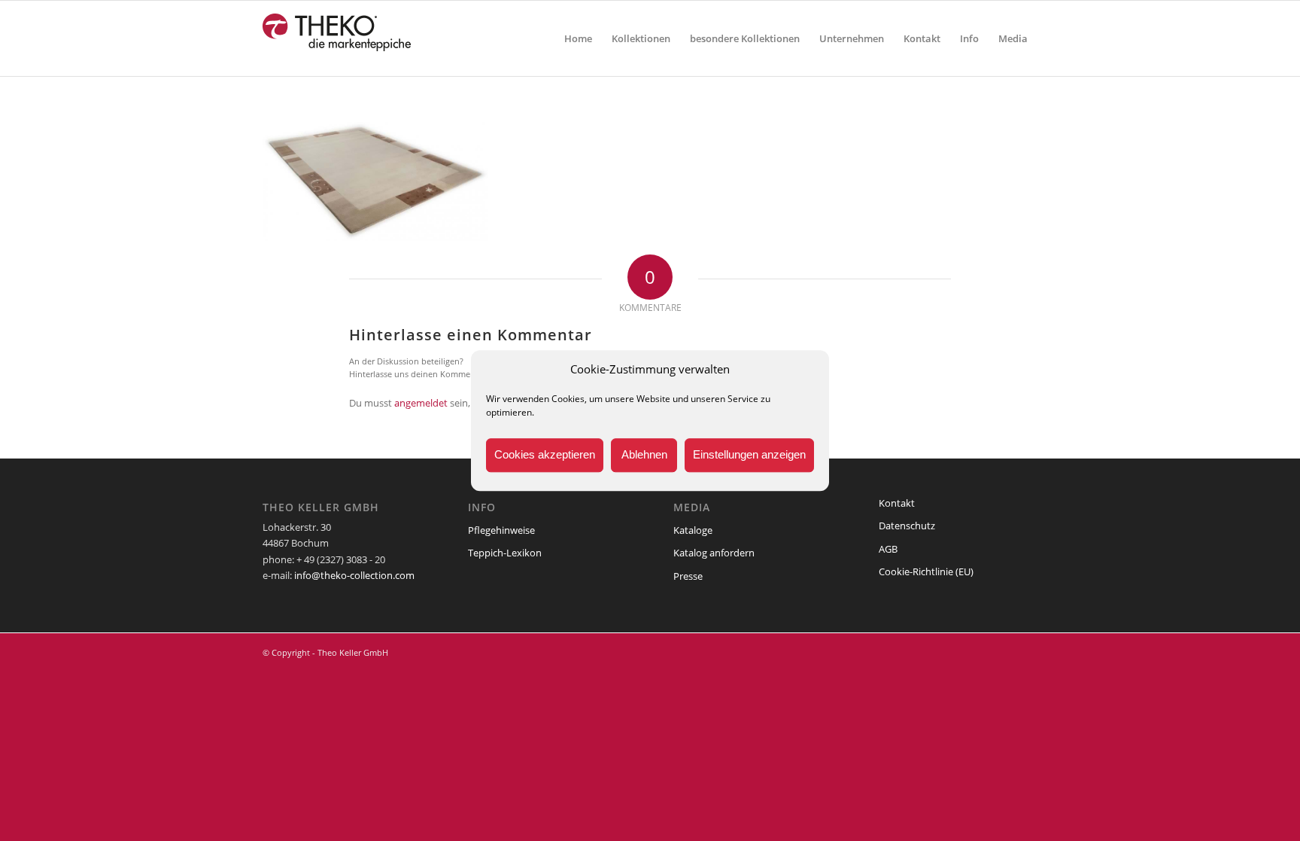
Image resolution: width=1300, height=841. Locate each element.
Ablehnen (644, 455)
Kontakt (897, 503)
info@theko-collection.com (354, 575)
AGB (888, 549)
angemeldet (421, 403)
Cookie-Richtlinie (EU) (926, 571)
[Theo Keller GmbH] (337, 38)
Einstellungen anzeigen (749, 455)
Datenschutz (907, 525)
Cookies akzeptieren (544, 455)
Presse (688, 576)
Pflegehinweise (501, 530)
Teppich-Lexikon (505, 552)
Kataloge (692, 530)
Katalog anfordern (714, 552)
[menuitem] (578, 38)
